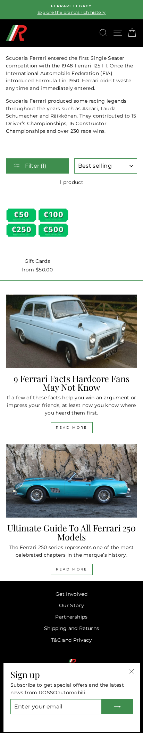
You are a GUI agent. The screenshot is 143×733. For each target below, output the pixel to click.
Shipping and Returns (71, 628)
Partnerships (71, 617)
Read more (71, 427)
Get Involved (71, 594)
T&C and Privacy (71, 640)
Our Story (71, 605)
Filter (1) (35, 166)
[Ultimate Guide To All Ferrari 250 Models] (71, 481)
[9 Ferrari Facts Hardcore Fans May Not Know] (71, 331)
